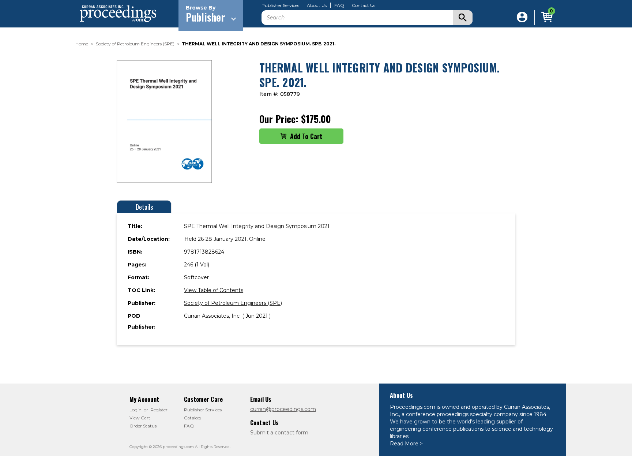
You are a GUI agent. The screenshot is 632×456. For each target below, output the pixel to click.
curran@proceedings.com (283, 409)
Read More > (406, 443)
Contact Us (363, 5)
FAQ (339, 5)
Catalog (192, 418)
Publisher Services (280, 5)
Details (144, 207)
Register (159, 409)
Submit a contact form (279, 432)
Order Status (143, 426)
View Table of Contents (213, 290)
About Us (317, 5)
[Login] (522, 17)
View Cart (139, 418)
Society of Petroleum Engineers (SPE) (233, 303)
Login (135, 409)
